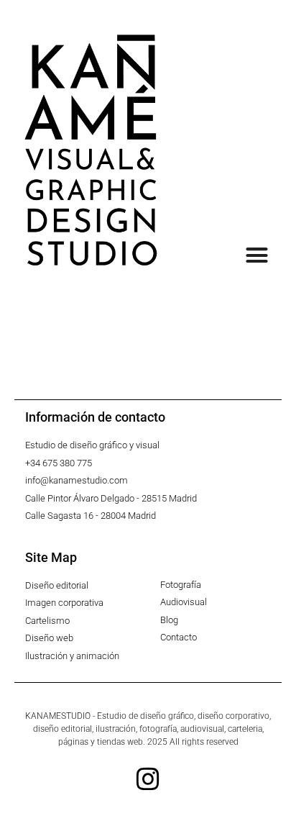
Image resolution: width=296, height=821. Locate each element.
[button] (256, 255)
